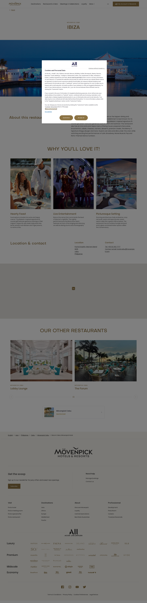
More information (51, 109)
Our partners (48, 111)
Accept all (81, 117)
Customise (66, 117)
